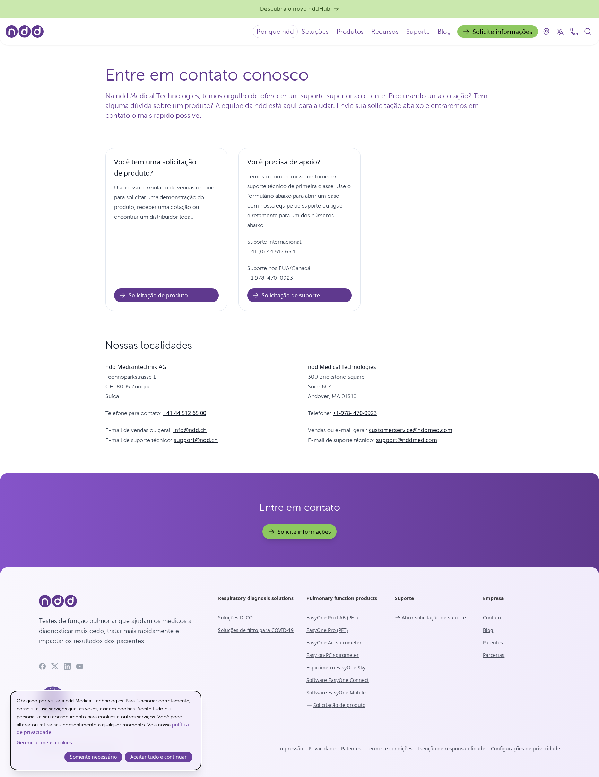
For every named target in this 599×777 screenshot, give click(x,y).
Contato (492, 617)
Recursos (385, 31)
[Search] (587, 31)
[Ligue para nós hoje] (574, 31)
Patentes (493, 642)
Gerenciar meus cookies (44, 742)
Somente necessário (93, 756)
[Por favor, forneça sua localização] (546, 31)
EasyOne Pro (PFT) (327, 630)
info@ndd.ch (190, 430)
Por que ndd (275, 31)
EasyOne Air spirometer (334, 642)
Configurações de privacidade (525, 748)
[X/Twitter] (54, 666)
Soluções (315, 31)
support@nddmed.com (406, 440)
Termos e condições (390, 748)
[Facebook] (42, 666)
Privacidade (322, 748)
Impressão (290, 748)
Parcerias (493, 655)
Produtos (350, 31)
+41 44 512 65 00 (184, 413)
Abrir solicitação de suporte (434, 617)
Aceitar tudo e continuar (158, 756)
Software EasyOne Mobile (336, 692)
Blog (444, 31)
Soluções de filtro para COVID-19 (256, 630)
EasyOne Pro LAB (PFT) (332, 617)
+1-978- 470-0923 (355, 413)
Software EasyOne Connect (337, 680)
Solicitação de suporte (291, 295)
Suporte (418, 31)
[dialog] (105, 730)
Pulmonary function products (341, 598)
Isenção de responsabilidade (451, 748)
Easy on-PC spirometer (332, 655)
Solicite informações (502, 31)
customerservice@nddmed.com (410, 430)
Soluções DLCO (235, 617)
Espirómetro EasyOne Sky (335, 667)
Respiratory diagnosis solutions (256, 598)
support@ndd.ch (196, 440)
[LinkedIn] (67, 666)
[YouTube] (79, 666)
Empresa (493, 598)
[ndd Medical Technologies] (120, 601)
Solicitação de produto (158, 295)
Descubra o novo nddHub (295, 8)
